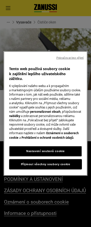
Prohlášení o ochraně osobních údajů (47, 137)
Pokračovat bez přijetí (70, 57)
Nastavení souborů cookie (45, 150)
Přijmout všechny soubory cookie (45, 163)
